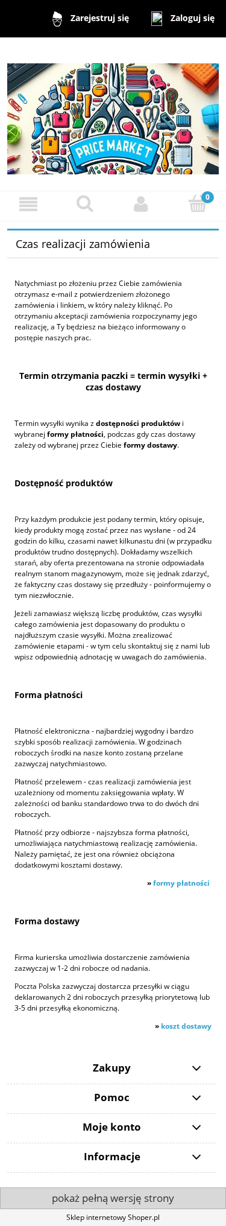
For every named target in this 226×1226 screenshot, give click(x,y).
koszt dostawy (186, 1026)
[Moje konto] (141, 204)
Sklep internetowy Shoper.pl (113, 1217)
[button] (28, 204)
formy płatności (181, 883)
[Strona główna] (113, 113)
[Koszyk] (197, 203)
